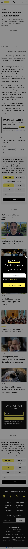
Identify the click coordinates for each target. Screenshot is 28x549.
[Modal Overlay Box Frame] (14, 274)
